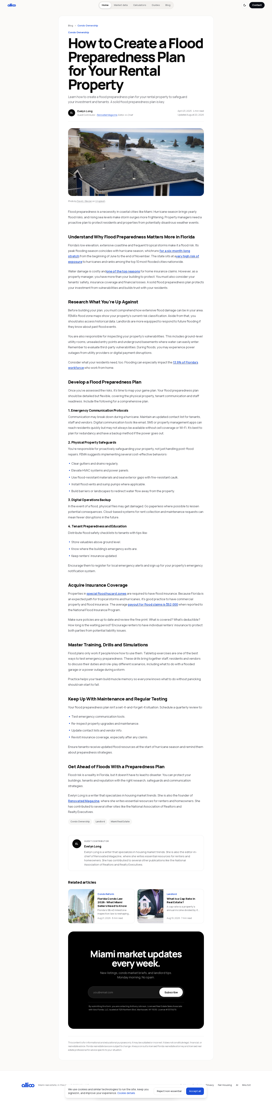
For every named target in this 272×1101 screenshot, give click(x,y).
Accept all (195, 1091)
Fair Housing (225, 1085)
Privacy (210, 1085)
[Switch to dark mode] (244, 5)
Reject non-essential (169, 1091)
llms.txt (246, 1085)
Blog (167, 5)
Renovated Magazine (107, 115)
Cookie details (126, 1093)
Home (105, 5)
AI (237, 1085)
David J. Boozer (84, 201)
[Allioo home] (11, 5)
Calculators (139, 5)
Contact (257, 5)
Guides (156, 5)
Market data (121, 5)
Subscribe (171, 992)
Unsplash (100, 201)
